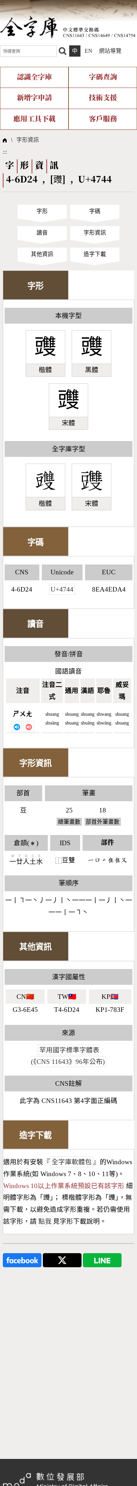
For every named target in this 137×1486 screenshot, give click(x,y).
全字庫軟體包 (72, 1162)
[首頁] (68, 27)
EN (88, 51)
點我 (45, 1221)
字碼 (94, 211)
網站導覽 (110, 51)
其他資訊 (42, 254)
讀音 (42, 233)
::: (2, 3)
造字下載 (95, 254)
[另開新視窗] (22, 1259)
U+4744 (62, 589)
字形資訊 (28, 140)
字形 (42, 211)
